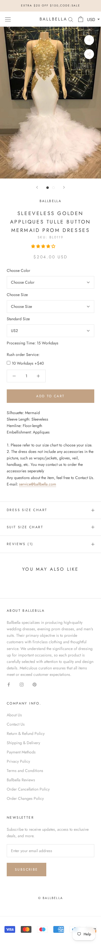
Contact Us (16, 724)
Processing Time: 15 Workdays (32, 343)
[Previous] (37, 187)
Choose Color (18, 270)
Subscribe (26, 869)
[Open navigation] (8, 19)
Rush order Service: (23, 354)
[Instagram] (22, 684)
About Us (14, 715)
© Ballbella (50, 898)
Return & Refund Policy (26, 733)
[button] (43, 246)
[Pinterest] (34, 684)
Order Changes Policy (25, 798)
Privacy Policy (18, 761)
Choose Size (17, 294)
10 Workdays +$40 (28, 363)
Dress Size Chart (27, 509)
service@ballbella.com (37, 484)
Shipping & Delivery (23, 743)
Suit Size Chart (25, 527)
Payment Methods (21, 752)
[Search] (70, 19)
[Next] (64, 187)
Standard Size (18, 319)
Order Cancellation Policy (28, 789)
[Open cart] (80, 19)
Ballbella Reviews (21, 780)
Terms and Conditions (25, 770)
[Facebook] (9, 684)
